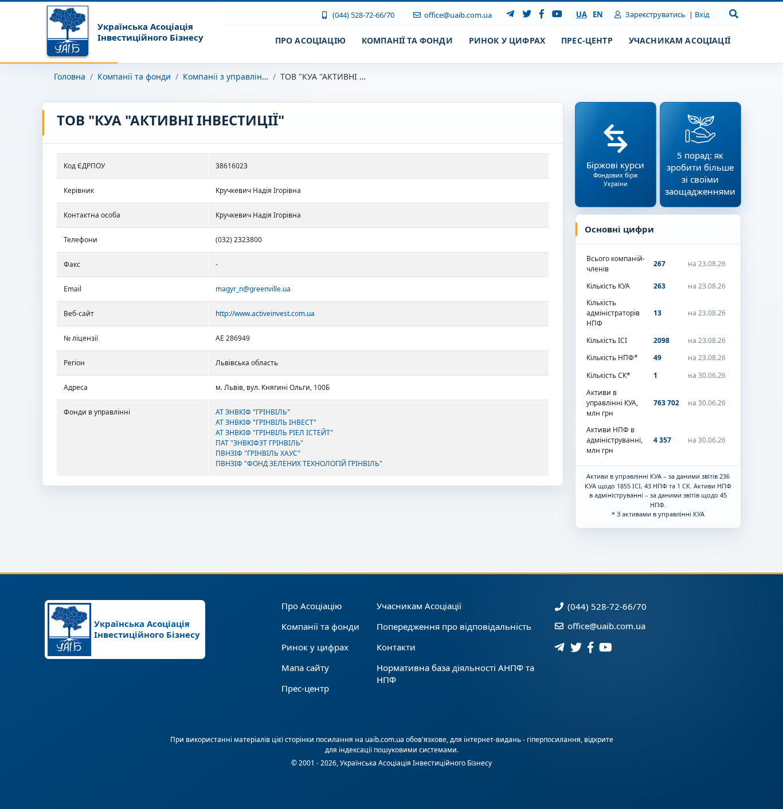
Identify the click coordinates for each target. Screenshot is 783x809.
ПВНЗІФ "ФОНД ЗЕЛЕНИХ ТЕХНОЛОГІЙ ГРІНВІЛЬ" (299, 463)
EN (598, 14)
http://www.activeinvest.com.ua (265, 313)
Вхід (702, 14)
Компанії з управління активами (247, 76)
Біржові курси (615, 173)
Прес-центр (305, 688)
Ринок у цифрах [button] (507, 40)
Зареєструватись (655, 14)
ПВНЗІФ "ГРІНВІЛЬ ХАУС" (258, 453)
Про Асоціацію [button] (310, 40)
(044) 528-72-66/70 (362, 15)
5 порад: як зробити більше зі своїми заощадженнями (700, 173)
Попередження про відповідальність (454, 626)
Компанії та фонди (134, 76)
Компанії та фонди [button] (407, 40)
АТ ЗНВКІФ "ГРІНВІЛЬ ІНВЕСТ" (266, 422)
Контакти (396, 647)
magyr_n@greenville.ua (253, 289)
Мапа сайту (305, 667)
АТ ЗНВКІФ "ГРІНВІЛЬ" (253, 412)
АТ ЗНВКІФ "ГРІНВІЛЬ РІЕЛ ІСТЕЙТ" (274, 432)
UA (581, 14)
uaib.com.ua (384, 739)
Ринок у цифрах (315, 647)
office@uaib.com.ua (457, 15)
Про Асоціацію (311, 605)
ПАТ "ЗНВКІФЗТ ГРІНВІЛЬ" (259, 443)
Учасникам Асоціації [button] (679, 40)
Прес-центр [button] (587, 40)
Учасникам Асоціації (419, 605)
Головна (69, 76)
